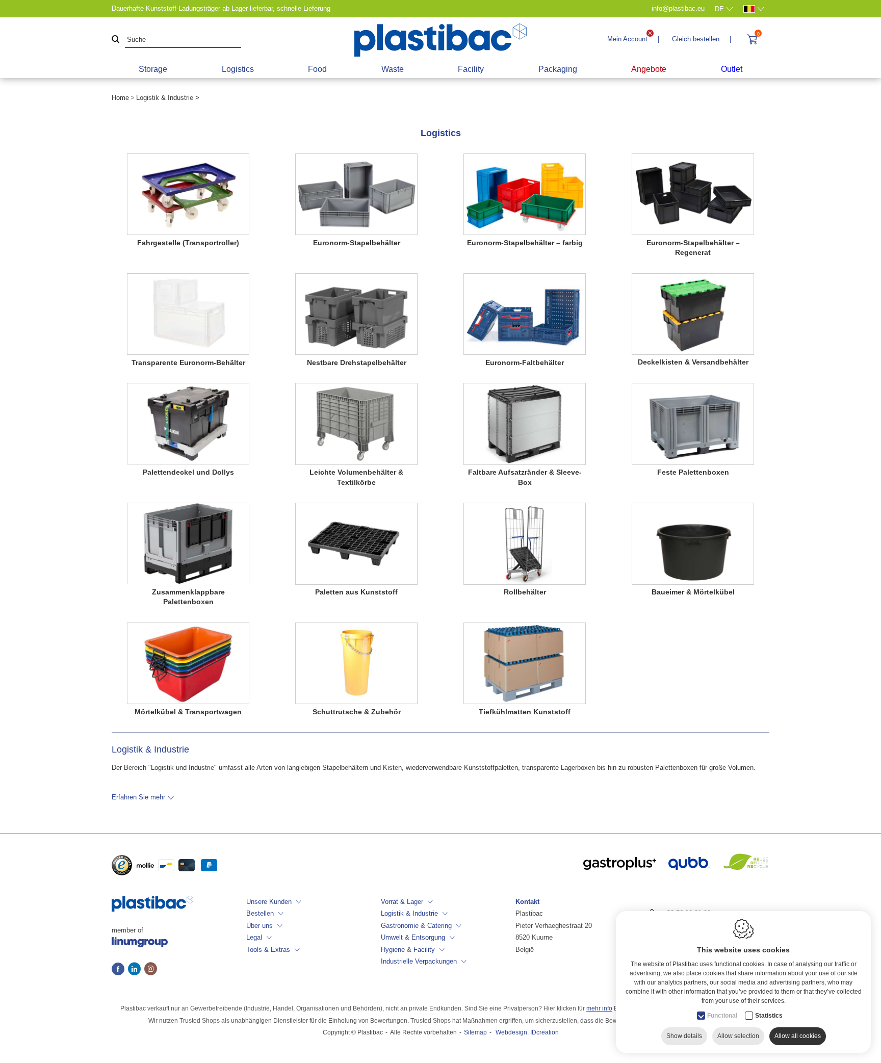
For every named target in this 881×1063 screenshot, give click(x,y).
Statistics (769, 1015)
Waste (392, 69)
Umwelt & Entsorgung (413, 937)
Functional (722, 1015)
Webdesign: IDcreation (527, 1032)
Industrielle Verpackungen (419, 961)
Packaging (557, 69)
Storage (153, 69)
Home (120, 97)
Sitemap (475, 1032)
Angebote (648, 69)
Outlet (731, 69)
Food (317, 69)
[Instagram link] (150, 970)
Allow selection (738, 1036)
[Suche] (116, 40)
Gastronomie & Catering (416, 925)
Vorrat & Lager (402, 901)
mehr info (599, 1008)
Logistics (238, 69)
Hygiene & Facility (408, 949)
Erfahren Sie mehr (138, 797)
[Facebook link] (120, 970)
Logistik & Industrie (409, 913)
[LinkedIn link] (136, 970)
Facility (471, 69)
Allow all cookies (797, 1036)
